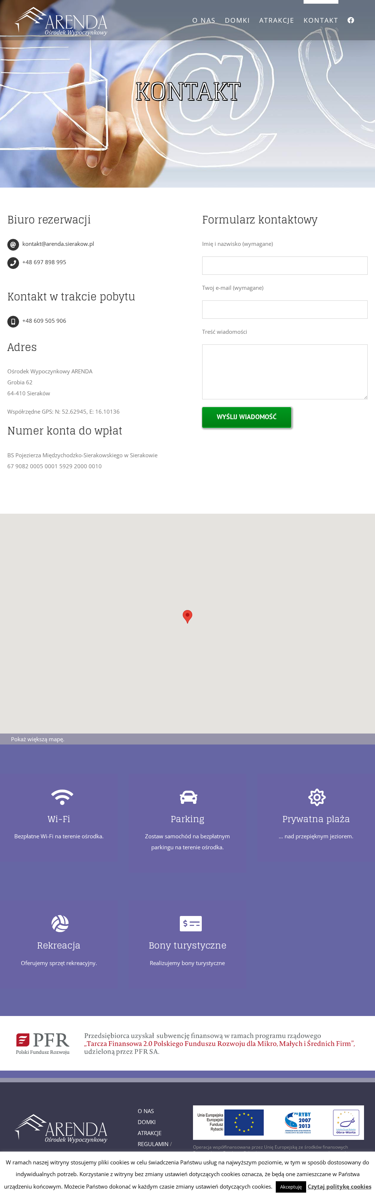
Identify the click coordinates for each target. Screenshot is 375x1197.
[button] (187, 617)
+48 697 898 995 (44, 262)
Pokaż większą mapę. (37, 739)
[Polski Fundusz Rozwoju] (187, 1018)
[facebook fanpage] (351, 18)
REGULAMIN (153, 1144)
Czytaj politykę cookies (339, 1186)
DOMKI (147, 1122)
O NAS (146, 1111)
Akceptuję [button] (291, 1186)
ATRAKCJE (149, 1133)
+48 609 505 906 (44, 320)
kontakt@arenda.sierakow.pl (58, 243)
